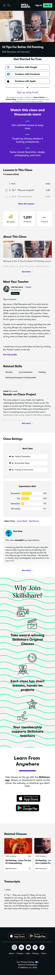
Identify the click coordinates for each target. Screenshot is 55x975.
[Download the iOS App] (17, 936)
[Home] (26, 5)
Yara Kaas (17, 531)
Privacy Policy (11, 99)
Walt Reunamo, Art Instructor (16, 52)
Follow (28, 287)
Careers (20, 953)
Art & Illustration (25, 372)
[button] (4, 5)
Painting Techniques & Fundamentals (20, 377)
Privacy (35, 953)
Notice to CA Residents (27, 965)
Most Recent (34, 521)
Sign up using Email (27, 92)
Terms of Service (39, 97)
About (11, 953)
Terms (43, 953)
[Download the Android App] (38, 936)
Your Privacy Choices (25, 962)
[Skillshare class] (18, 846)
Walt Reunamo (21, 287)
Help (28, 953)
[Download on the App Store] (27, 798)
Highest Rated (9, 521)
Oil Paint (9, 372)
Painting (42, 372)
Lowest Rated (21, 521)
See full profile (10, 354)
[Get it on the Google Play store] (27, 808)
